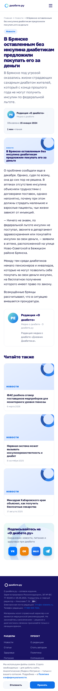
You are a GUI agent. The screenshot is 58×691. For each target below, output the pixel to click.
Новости (19, 18)
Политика (35, 652)
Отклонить (16, 685)
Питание (9, 658)
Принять (42, 685)
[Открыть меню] (50, 5)
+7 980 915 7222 (31, 608)
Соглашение (37, 658)
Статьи (8, 647)
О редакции (37, 642)
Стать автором (38, 647)
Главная (8, 18)
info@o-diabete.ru (44, 604)
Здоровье (9, 652)
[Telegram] (47, 551)
